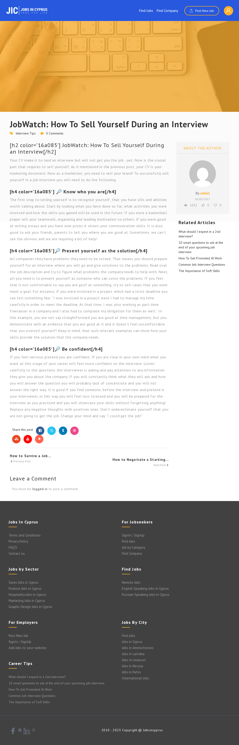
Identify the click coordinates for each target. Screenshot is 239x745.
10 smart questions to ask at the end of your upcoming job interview (201, 247)
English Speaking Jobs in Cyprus (145, 588)
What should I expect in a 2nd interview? (37, 677)
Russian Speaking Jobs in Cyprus (145, 594)
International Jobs (135, 678)
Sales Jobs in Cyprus (24, 582)
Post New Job (204, 11)
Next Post (160, 465)
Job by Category (133, 547)
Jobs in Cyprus (132, 641)
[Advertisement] (119, 76)
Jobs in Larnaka (133, 654)
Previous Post (22, 461)
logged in (40, 489)
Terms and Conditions (25, 535)
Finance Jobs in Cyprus (25, 588)
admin (205, 193)
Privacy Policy (18, 541)
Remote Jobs (131, 582)
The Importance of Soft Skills (199, 271)
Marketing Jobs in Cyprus (27, 600)
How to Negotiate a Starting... (140, 459)
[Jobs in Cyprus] (27, 10)
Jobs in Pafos (131, 672)
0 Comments (54, 133)
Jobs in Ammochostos (138, 648)
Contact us (17, 553)
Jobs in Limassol (134, 660)
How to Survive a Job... (30, 456)
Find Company (167, 10)
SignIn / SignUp (133, 535)
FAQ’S (13, 547)
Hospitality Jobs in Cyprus (27, 594)
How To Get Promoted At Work (200, 258)
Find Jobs (146, 10)
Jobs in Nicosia (132, 666)
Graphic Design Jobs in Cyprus (30, 606)
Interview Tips (26, 133)
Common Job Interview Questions (202, 264)
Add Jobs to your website (27, 648)
